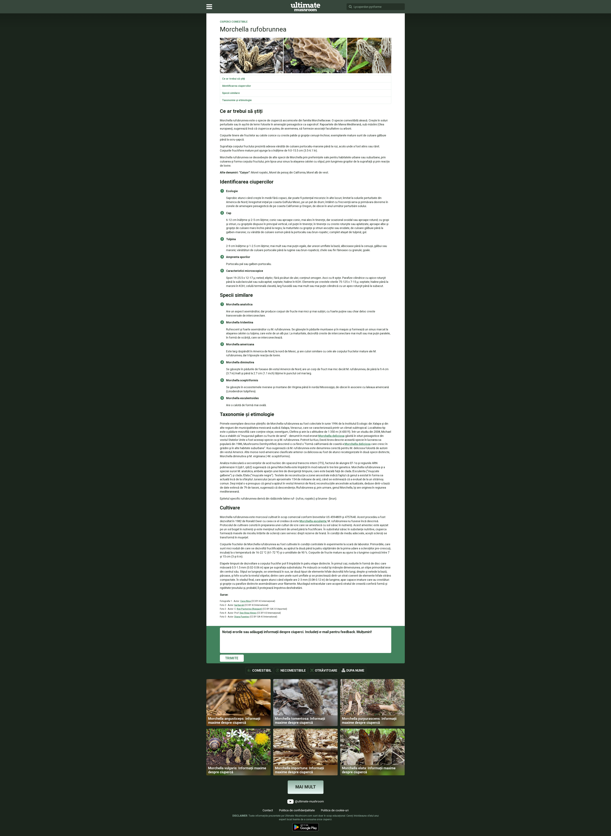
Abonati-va (305, 421)
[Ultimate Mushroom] (305, 6)
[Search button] (350, 6)
